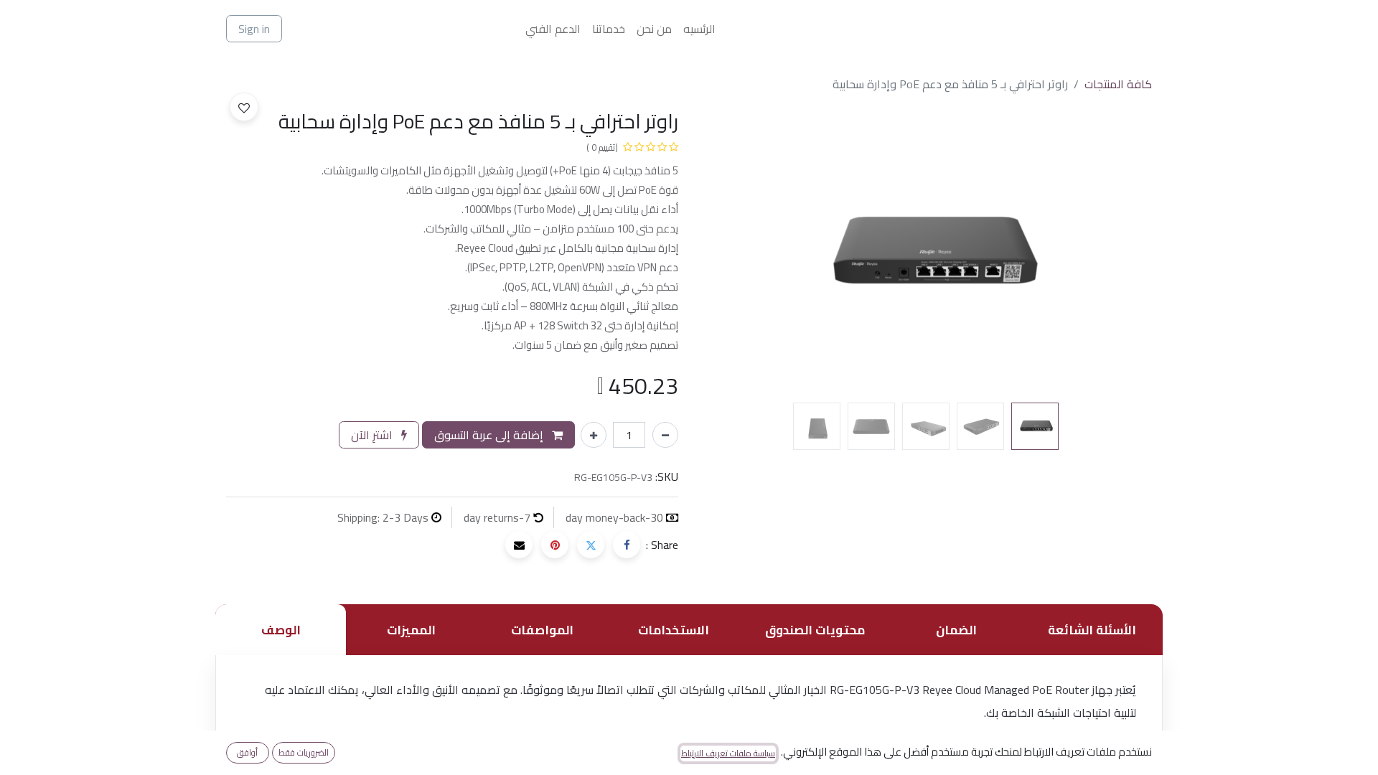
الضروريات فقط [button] (303, 752)
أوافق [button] (247, 752)
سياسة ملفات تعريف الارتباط (728, 753)
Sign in (254, 28)
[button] (1118, 253)
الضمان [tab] (956, 630)
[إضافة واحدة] (593, 435)
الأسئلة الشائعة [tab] (1092, 630)
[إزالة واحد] (665, 435)
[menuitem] (699, 28)
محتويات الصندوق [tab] (815, 630)
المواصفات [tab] (542, 630)
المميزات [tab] (411, 630)
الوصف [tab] (281, 630)
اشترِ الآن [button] (373, 435)
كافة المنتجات (1118, 84)
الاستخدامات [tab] (673, 630)
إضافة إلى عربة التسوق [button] (490, 435)
